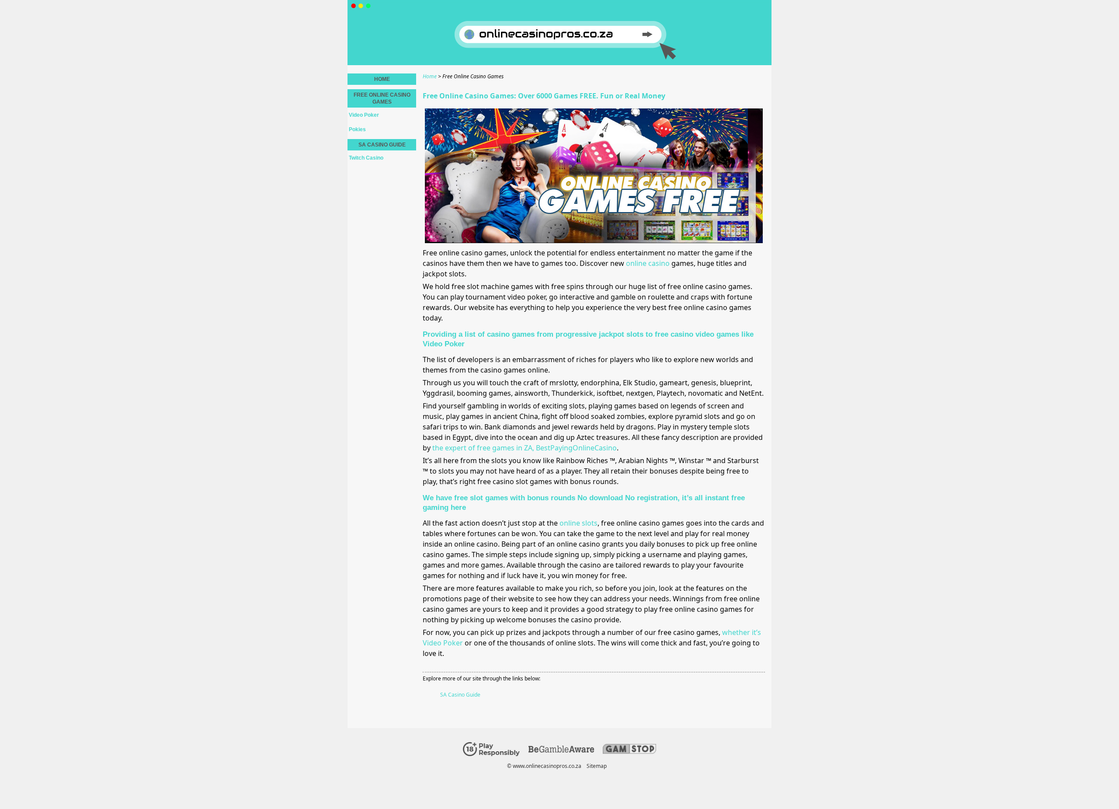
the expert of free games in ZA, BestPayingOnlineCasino (524, 448)
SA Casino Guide (460, 694)
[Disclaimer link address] (561, 750)
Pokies (357, 129)
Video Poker (364, 115)
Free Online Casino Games (382, 98)
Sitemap (597, 766)
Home (382, 79)
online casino (648, 263)
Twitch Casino (366, 158)
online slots (579, 523)
